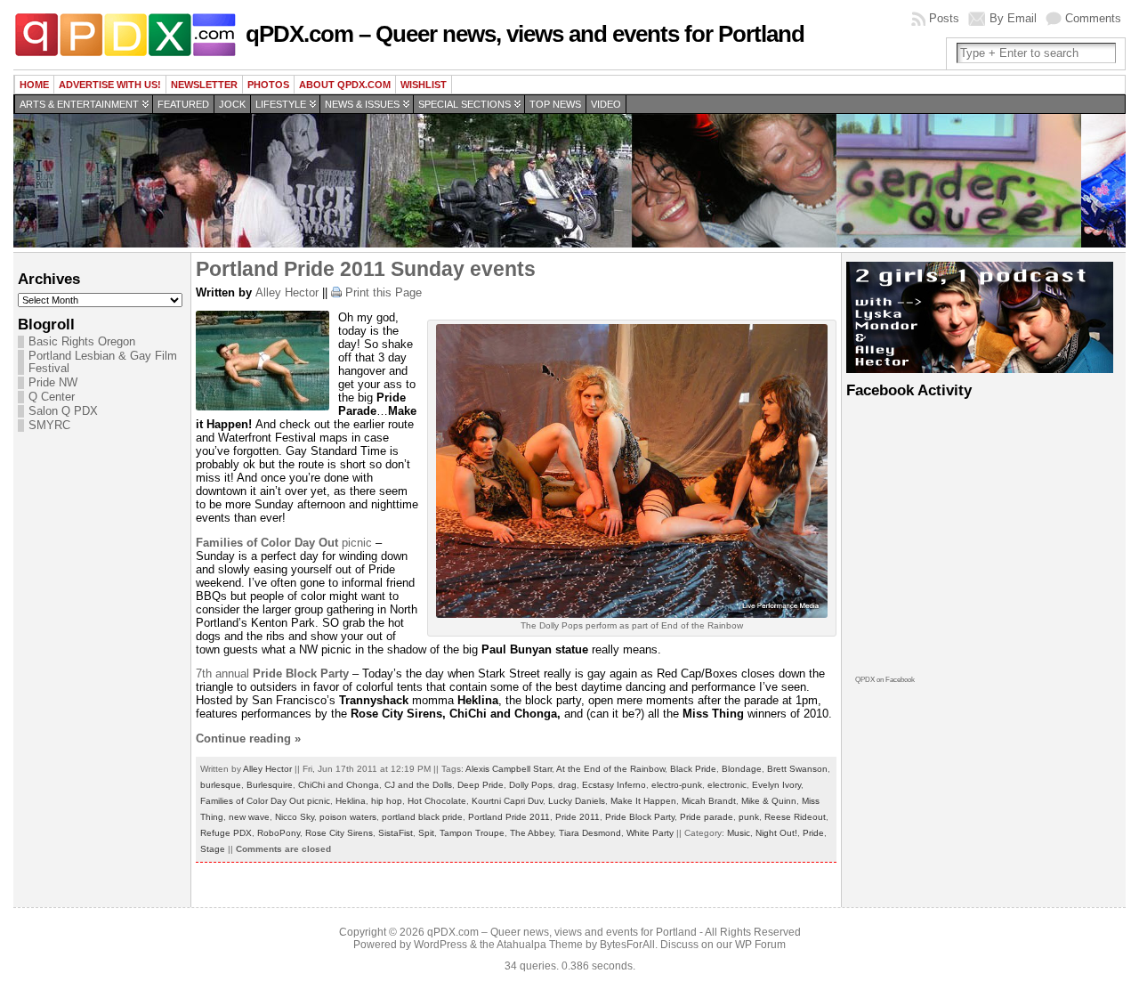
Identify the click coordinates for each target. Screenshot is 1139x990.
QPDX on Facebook (885, 680)
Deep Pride (480, 785)
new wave (249, 817)
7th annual (274, 673)
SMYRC (49, 425)
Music (738, 833)
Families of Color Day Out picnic (265, 801)
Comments (1093, 18)
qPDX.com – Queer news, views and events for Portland (525, 33)
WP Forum (760, 944)
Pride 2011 (577, 817)
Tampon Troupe (472, 833)
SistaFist (395, 833)
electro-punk (676, 785)
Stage (212, 849)
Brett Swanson (797, 769)
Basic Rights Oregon (81, 342)
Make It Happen (643, 801)
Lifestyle (280, 104)
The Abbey (531, 833)
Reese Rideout (795, 817)
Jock (232, 104)
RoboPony (278, 833)
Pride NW (52, 383)
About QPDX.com (345, 84)
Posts (944, 18)
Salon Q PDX (63, 411)
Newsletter (204, 84)
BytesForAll (627, 944)
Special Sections (464, 104)
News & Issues (362, 104)
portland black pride (422, 817)
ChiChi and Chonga (338, 785)
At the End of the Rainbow (610, 769)
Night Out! (776, 833)
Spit (426, 833)
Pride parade (706, 817)
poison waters (347, 817)
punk (749, 817)
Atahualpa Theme (540, 944)
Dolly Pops (531, 785)
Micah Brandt (709, 801)
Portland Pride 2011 (509, 817)
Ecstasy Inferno (614, 785)
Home (34, 84)
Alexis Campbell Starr (508, 769)
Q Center (51, 397)
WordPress (440, 944)
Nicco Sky (294, 817)
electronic (727, 785)
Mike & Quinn (768, 801)
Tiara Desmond (590, 833)
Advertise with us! (110, 84)
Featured (183, 104)
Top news (555, 104)
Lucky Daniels (576, 801)
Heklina (350, 801)
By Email (1013, 18)
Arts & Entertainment (79, 104)
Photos (268, 84)
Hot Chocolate (437, 801)
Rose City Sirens (339, 833)
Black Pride (693, 769)
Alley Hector (287, 292)
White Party (650, 833)
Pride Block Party (640, 817)
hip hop (386, 801)
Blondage (742, 769)
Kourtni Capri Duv (507, 801)
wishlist (423, 84)
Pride (813, 833)
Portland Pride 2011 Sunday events (366, 268)
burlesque (220, 785)
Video (606, 104)
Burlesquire (269, 785)
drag (567, 785)
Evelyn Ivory (776, 785)
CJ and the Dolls (418, 785)
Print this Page (383, 292)
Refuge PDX (226, 833)
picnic (284, 542)
